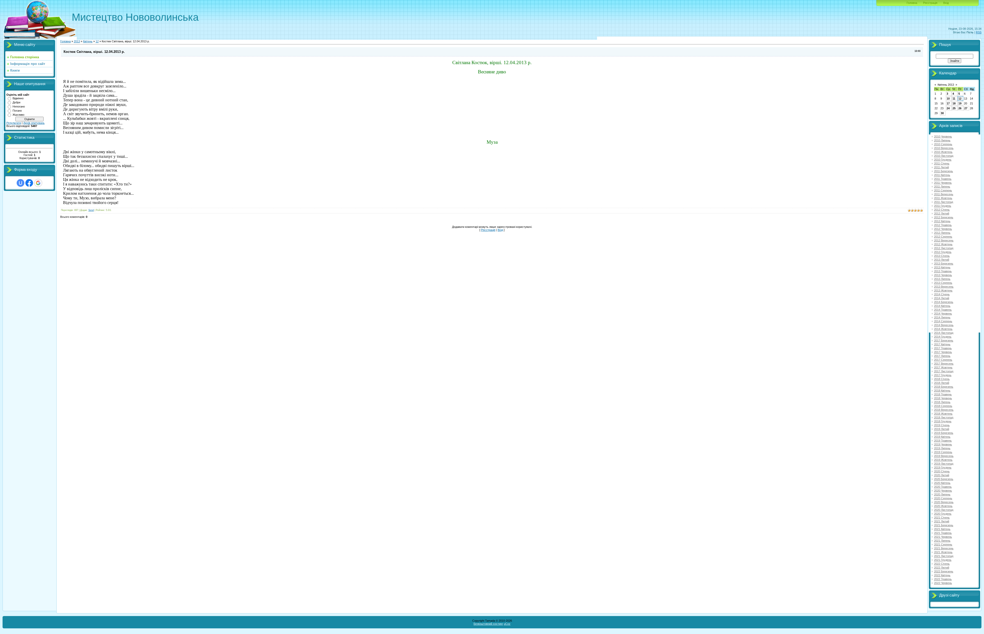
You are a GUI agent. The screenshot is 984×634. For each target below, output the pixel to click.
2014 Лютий (941, 298)
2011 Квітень (942, 175)
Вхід (946, 2)
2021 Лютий (941, 521)
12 (97, 41)
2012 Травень (943, 225)
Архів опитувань (34, 122)
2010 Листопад (943, 155)
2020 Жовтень (943, 506)
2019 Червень (943, 444)
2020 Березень (943, 479)
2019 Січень (942, 425)
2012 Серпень (943, 236)
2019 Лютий (941, 429)
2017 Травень (943, 348)
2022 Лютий (941, 567)
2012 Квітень (942, 221)
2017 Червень (943, 352)
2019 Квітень (942, 436)
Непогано (19, 106)
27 (965, 108)
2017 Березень (943, 340)
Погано (17, 110)
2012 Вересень (944, 240)
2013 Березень (943, 263)
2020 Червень (943, 490)
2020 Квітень (942, 482)
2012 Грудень (942, 251)
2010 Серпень (943, 144)
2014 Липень (942, 317)
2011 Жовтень (943, 198)
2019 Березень (943, 432)
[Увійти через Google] (38, 183)
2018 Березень (943, 386)
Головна (912, 2)
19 (959, 103)
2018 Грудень (942, 421)
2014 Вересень (944, 325)
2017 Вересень (944, 363)
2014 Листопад (943, 332)
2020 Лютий (941, 475)
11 (953, 98)
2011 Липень (942, 186)
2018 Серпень (943, 405)
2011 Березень (943, 171)
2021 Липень (942, 540)
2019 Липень (942, 448)
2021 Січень (942, 517)
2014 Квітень (942, 305)
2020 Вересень (944, 502)
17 (948, 103)
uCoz (507, 623)
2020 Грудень (942, 513)
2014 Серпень (943, 321)
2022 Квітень (942, 575)
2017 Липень (942, 355)
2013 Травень (943, 271)
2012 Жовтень (943, 244)
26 (959, 108)
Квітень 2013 (946, 84)
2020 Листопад (943, 509)
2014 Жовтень (943, 328)
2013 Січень (942, 255)
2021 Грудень (942, 559)
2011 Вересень (943, 194)
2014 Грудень (942, 336)
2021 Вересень (944, 548)
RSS (978, 32)
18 (954, 103)
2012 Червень (943, 228)
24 (948, 108)
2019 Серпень (943, 452)
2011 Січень (941, 163)
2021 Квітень (942, 529)
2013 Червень (943, 275)
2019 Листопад (943, 463)
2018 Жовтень (943, 413)
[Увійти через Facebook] (29, 183)
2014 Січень (942, 294)
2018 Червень (943, 398)
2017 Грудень (942, 375)
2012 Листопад (943, 248)
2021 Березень (943, 525)
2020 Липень (942, 494)
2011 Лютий (941, 167)
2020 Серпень (943, 498)
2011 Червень (943, 182)
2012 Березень (943, 217)
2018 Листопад (943, 417)
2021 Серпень (943, 544)
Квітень (88, 41)
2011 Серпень (943, 190)
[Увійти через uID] (20, 183)
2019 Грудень (942, 467)
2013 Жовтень (943, 290)
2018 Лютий (941, 382)
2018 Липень (942, 402)
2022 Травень (943, 579)
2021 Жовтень (943, 552)
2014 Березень (943, 302)
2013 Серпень (943, 282)
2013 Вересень (944, 286)
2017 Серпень (943, 359)
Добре (16, 102)
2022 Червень (943, 582)
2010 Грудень (942, 159)
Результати (13, 122)
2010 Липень (942, 140)
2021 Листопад (943, 556)
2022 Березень (943, 571)
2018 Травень (943, 394)
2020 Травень (943, 486)
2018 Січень (942, 379)
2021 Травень (943, 532)
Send (91, 210)
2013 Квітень (942, 267)
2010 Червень (943, 136)
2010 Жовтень (943, 151)
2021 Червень (943, 536)
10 (948, 98)
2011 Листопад (943, 201)
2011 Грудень (942, 205)
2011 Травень (942, 178)
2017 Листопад (943, 371)
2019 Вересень (944, 455)
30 (942, 113)
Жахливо (18, 114)
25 (954, 108)
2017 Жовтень (943, 367)
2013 (77, 41)
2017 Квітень (942, 344)
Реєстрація (930, 2)
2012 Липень (942, 232)
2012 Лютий (941, 213)
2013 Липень (942, 278)
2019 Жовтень (943, 459)
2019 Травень (943, 440)
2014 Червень (943, 313)
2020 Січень (942, 471)
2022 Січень (942, 563)
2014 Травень (943, 309)
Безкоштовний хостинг (488, 623)
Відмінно (18, 98)
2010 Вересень (944, 148)
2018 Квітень (942, 390)
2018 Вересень (944, 409)
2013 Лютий (941, 259)
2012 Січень (942, 209)
